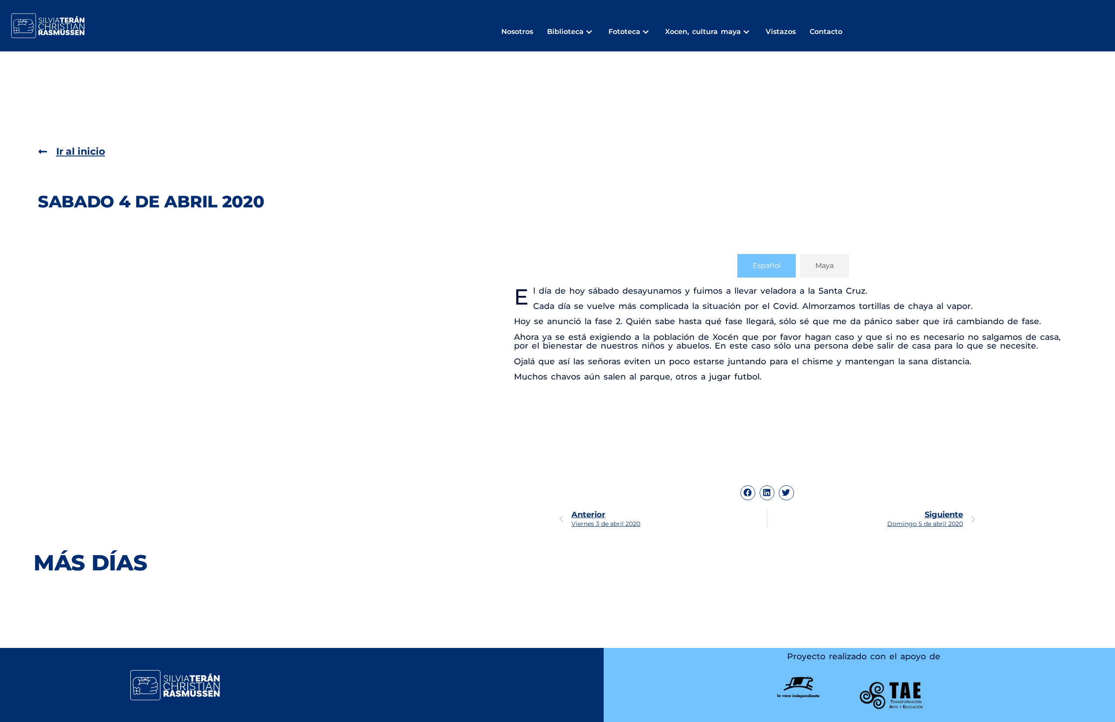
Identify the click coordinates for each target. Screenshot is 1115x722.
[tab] (766, 266)
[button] (747, 492)
